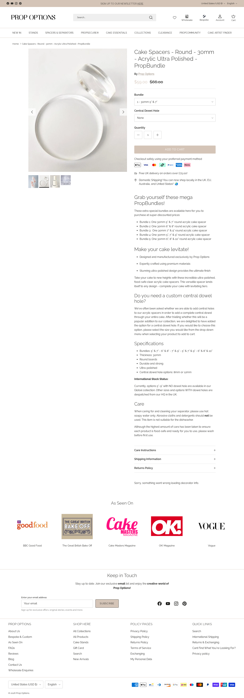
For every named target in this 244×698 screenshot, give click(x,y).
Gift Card (78, 648)
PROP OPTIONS (19, 624)
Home (15, 43)
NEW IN (16, 32)
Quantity (139, 127)
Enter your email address (34, 597)
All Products (80, 636)
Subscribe (107, 603)
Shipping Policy (139, 636)
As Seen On (15, 642)
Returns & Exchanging (205, 642)
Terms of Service (140, 648)
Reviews (13, 653)
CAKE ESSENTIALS (116, 32)
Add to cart (175, 149)
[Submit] (151, 17)
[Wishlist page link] (174, 17)
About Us (14, 631)
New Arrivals (81, 659)
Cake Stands (80, 642)
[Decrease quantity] (138, 135)
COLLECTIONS (142, 32)
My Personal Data (141, 659)
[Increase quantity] (158, 135)
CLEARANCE (165, 32)
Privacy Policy (139, 631)
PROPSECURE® (90, 32)
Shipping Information (147, 459)
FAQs (11, 648)
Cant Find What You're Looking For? (214, 648)
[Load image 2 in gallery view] (77, 110)
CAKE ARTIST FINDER (220, 32)
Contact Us (15, 664)
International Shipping (205, 636)
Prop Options (146, 74)
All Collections (82, 631)
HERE (140, 3)
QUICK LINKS (202, 624)
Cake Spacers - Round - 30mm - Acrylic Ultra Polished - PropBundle (56, 43)
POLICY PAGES (141, 624)
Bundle (139, 94)
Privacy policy (201, 653)
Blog (11, 659)
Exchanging (137, 653)
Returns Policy (143, 468)
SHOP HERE (82, 624)
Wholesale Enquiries (20, 670)
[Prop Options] (33, 17)
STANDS (33, 32)
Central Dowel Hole (146, 110)
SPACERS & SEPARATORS (59, 32)
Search (77, 653)
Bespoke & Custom (20, 636)
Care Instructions (145, 450)
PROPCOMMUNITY (190, 32)
